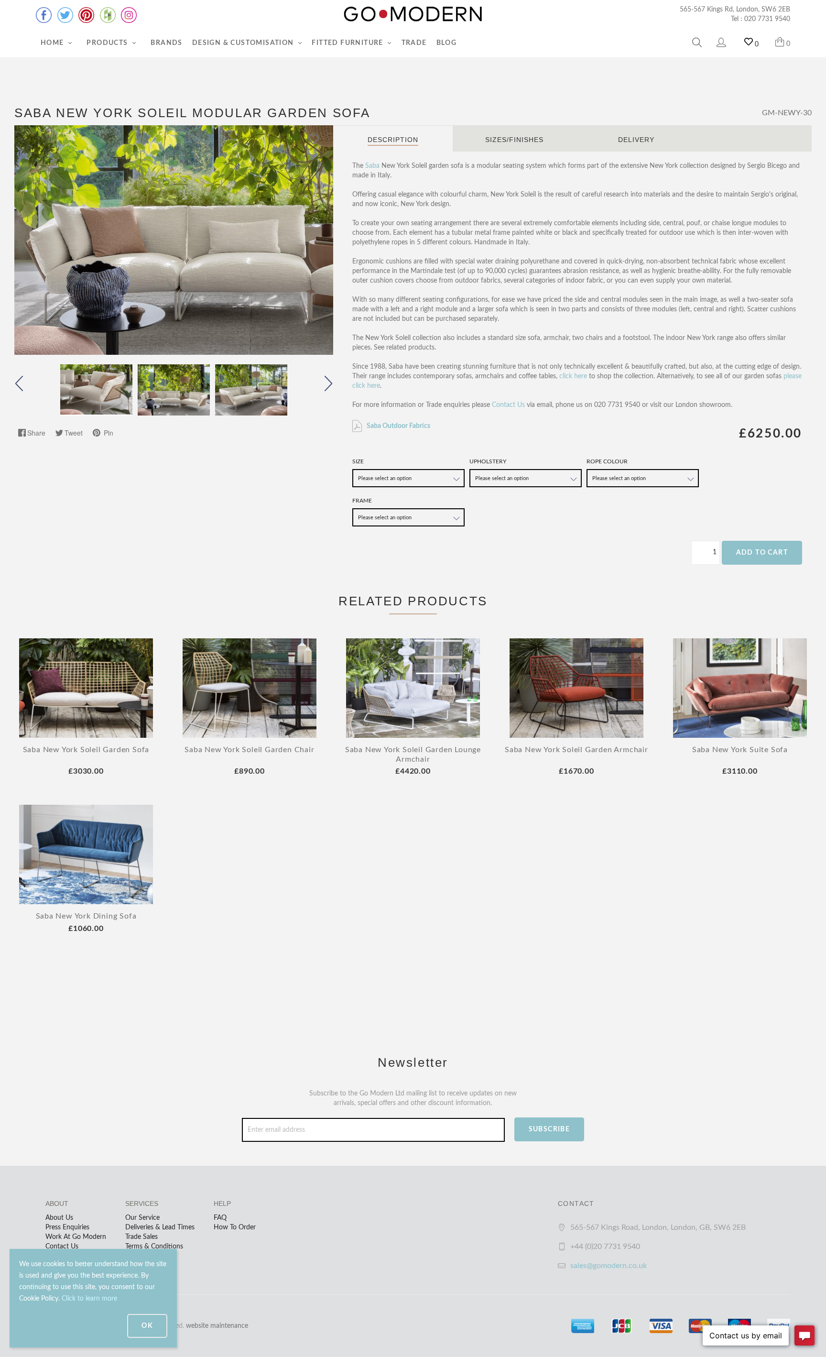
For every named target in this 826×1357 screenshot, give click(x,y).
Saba (372, 166)
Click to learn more (89, 1298)
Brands (166, 43)
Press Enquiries (67, 1227)
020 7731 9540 (767, 19)
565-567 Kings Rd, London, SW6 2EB (735, 9)
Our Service (142, 1218)
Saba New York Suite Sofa (740, 750)
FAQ (220, 1218)
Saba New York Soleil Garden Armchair (576, 750)
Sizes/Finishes (514, 139)
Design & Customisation (244, 43)
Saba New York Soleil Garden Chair (249, 750)
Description (393, 139)
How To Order (235, 1227)
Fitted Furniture (348, 43)
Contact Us (508, 405)
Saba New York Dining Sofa (86, 916)
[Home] (413, 14)
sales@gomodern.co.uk (608, 1265)
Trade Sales (141, 1237)
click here (573, 376)
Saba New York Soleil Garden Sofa (86, 750)
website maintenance (217, 1326)
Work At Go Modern (75, 1237)
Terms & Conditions (154, 1246)
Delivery (636, 139)
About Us (59, 1218)
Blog (446, 43)
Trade (414, 43)
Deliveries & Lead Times (160, 1227)
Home (53, 43)
